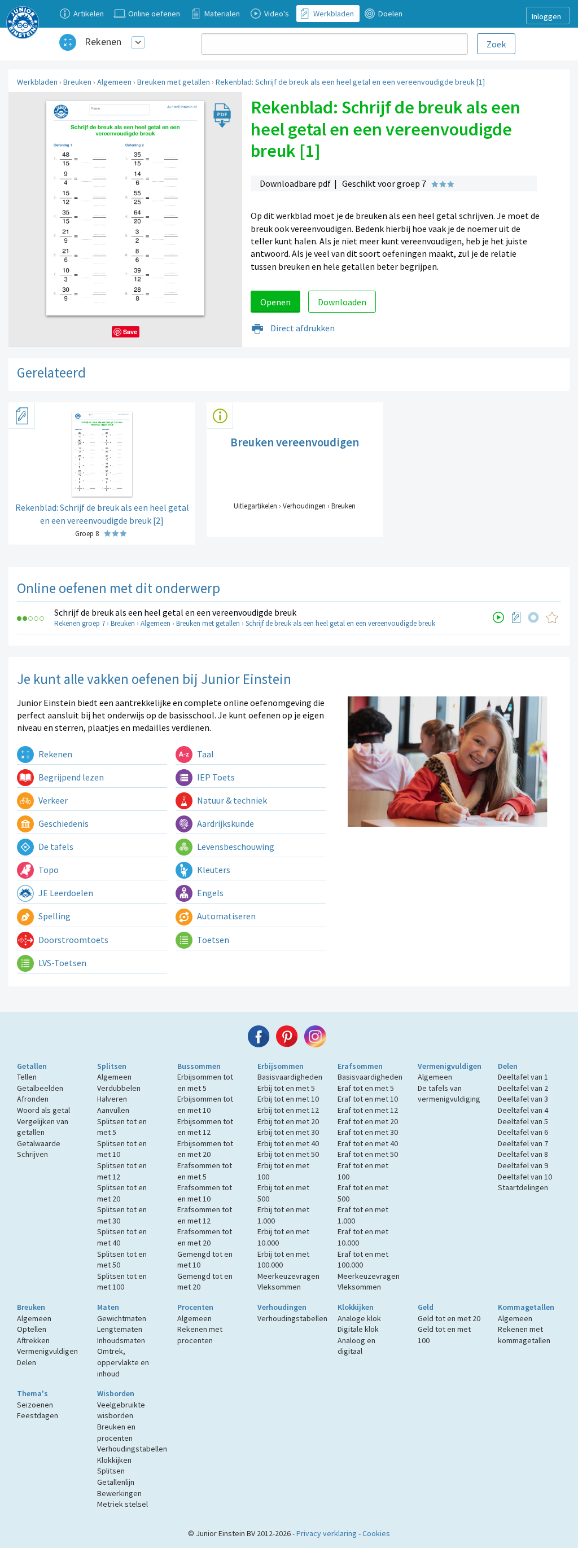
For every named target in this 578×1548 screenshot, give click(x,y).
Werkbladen (37, 82)
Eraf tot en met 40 (368, 1143)
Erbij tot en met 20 (288, 1121)
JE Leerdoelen (65, 892)
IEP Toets (215, 777)
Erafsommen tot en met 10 (204, 1193)
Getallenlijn (115, 1482)
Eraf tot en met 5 (366, 1088)
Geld (426, 1307)
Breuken (77, 82)
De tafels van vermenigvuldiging (449, 1093)
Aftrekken (33, 1340)
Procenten (195, 1307)
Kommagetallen (526, 1307)
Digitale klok (358, 1329)
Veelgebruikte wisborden (121, 1410)
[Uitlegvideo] (498, 617)
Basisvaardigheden (289, 1077)
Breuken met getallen (173, 82)
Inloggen (546, 16)
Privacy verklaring (326, 1533)
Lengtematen (119, 1329)
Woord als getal (43, 1110)
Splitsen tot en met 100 (122, 1281)
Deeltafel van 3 (523, 1099)
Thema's (32, 1393)
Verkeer (52, 800)
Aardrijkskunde (224, 823)
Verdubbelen (119, 1088)
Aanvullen (113, 1110)
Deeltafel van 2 (523, 1088)
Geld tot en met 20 (449, 1318)
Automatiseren (225, 916)
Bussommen (199, 1066)
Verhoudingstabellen (292, 1318)
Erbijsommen (280, 1066)
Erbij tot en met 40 (288, 1143)
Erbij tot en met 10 (288, 1099)
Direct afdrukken (302, 328)
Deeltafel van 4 (523, 1110)
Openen (275, 302)
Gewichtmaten (121, 1318)
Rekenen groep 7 (79, 623)
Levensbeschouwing (234, 846)
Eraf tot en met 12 (368, 1110)
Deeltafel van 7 (523, 1143)
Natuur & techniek (231, 800)
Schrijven (32, 1154)
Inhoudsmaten (121, 1340)
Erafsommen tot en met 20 (204, 1237)
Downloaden (342, 302)
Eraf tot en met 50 (368, 1154)
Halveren (112, 1099)
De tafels (55, 846)
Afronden (33, 1099)
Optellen (31, 1329)
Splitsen (111, 1066)
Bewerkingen (119, 1493)
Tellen (27, 1077)
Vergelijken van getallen (42, 1127)
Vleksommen (279, 1287)
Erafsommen (360, 1066)
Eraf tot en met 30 (368, 1132)
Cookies (376, 1533)
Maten (108, 1307)
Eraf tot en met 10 (368, 1099)
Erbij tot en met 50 (288, 1154)
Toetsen (212, 939)
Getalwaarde (38, 1143)
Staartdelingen (523, 1187)
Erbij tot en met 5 (286, 1088)
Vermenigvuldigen (449, 1066)
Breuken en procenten (116, 1432)
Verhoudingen (281, 1307)
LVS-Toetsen (61, 962)
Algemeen (114, 82)
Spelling (54, 916)
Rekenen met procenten (199, 1334)
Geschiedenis (63, 823)
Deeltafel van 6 (523, 1132)
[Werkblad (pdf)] (516, 617)
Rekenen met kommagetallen (524, 1334)
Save (130, 331)
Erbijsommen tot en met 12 (205, 1127)
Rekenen (103, 41)
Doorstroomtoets (72, 939)
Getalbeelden (40, 1088)
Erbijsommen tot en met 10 (205, 1104)
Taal (204, 754)
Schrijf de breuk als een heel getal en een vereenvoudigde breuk (175, 612)
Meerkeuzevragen (288, 1276)
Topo (48, 869)
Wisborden (115, 1393)
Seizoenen (35, 1405)
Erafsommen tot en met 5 (204, 1171)
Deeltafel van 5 (523, 1121)
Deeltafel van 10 (525, 1177)
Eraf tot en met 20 (368, 1121)
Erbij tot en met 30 (288, 1132)
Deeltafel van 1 (523, 1077)
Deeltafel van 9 (523, 1165)
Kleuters (212, 869)
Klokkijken (356, 1307)
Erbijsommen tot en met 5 (205, 1082)
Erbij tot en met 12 (288, 1110)
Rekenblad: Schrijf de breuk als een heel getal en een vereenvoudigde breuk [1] (350, 82)
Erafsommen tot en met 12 (204, 1215)
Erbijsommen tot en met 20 (205, 1149)
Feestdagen (37, 1415)
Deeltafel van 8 (523, 1154)
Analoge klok (359, 1318)
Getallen (32, 1066)
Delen (508, 1066)
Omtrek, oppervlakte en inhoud (123, 1362)
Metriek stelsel (122, 1504)
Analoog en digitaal (356, 1346)
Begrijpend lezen (70, 777)
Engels (209, 892)
